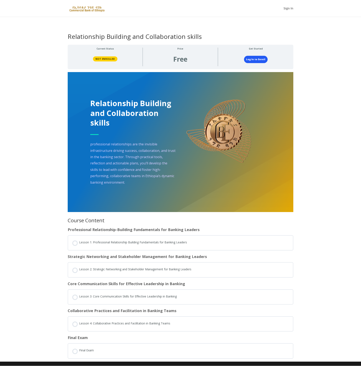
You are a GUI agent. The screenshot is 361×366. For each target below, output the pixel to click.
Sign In (288, 8)
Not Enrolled (105, 58)
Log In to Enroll (255, 59)
